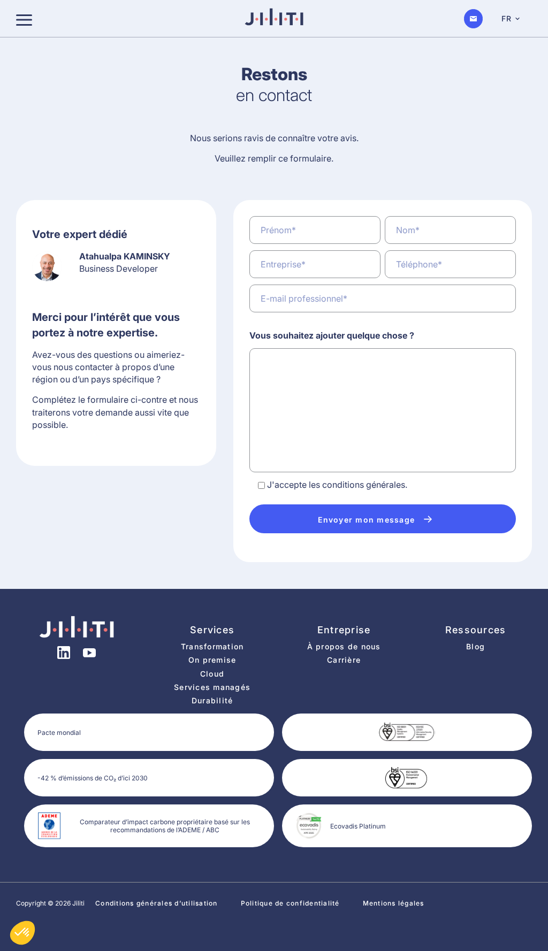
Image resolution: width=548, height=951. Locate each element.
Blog (475, 646)
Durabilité (212, 700)
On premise (212, 659)
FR (506, 18)
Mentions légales (393, 903)
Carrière (344, 659)
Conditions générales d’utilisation (156, 903)
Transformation (212, 646)
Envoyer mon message (375, 518)
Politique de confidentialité (290, 903)
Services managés (212, 687)
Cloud (212, 673)
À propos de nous (344, 646)
